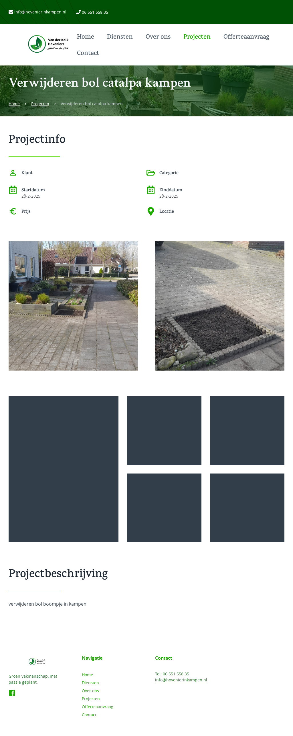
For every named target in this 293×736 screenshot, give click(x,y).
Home (85, 37)
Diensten (120, 37)
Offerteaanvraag (246, 37)
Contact (88, 54)
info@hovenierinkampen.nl (40, 12)
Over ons (158, 37)
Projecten (197, 37)
